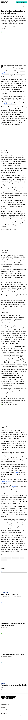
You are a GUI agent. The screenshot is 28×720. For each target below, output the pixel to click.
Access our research (21, 2)
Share (24, 6)
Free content (15, 557)
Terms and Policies (5, 709)
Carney (17, 472)
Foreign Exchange (6, 557)
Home (2, 6)
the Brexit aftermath (10, 104)
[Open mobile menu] (11, 2)
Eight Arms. (17, 718)
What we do (3, 702)
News (22, 557)
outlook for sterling (7, 481)
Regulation (4, 560)
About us (3, 707)
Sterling (13, 486)
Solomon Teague (5, 26)
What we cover (4, 704)
